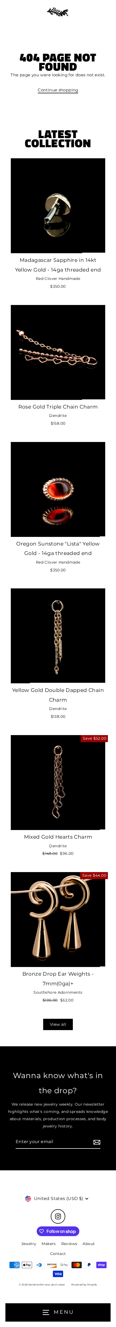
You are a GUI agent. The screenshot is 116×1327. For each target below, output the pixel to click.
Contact (58, 1253)
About (89, 1244)
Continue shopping (58, 89)
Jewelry (28, 1244)
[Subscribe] (96, 1142)
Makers (49, 1244)
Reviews (69, 1244)
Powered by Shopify (84, 1284)
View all (58, 1024)
